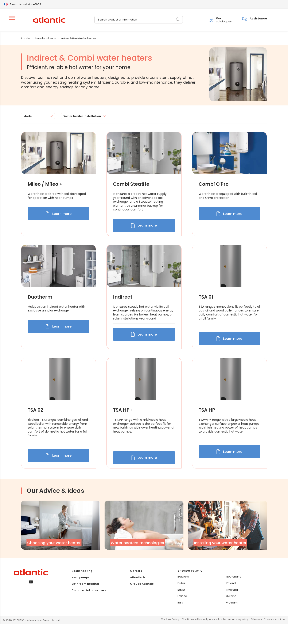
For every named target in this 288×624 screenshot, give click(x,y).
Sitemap (256, 619)
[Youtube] (31, 582)
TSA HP (207, 410)
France (182, 596)
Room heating (82, 571)
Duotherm (40, 297)
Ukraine (231, 596)
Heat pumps (80, 577)
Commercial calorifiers (88, 590)
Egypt (181, 590)
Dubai (182, 583)
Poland (231, 583)
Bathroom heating (85, 584)
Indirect (122, 297)
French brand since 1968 (25, 4)
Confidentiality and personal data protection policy (215, 619)
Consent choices (274, 619)
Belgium (183, 577)
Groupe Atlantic (141, 584)
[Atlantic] (49, 20)
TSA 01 (206, 297)
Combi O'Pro (214, 184)
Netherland (233, 577)
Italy (180, 603)
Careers (136, 571)
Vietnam (232, 603)
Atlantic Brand (141, 577)
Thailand (232, 590)
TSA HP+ (123, 410)
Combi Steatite (131, 184)
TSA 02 (35, 410)
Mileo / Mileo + (45, 184)
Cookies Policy (170, 619)
